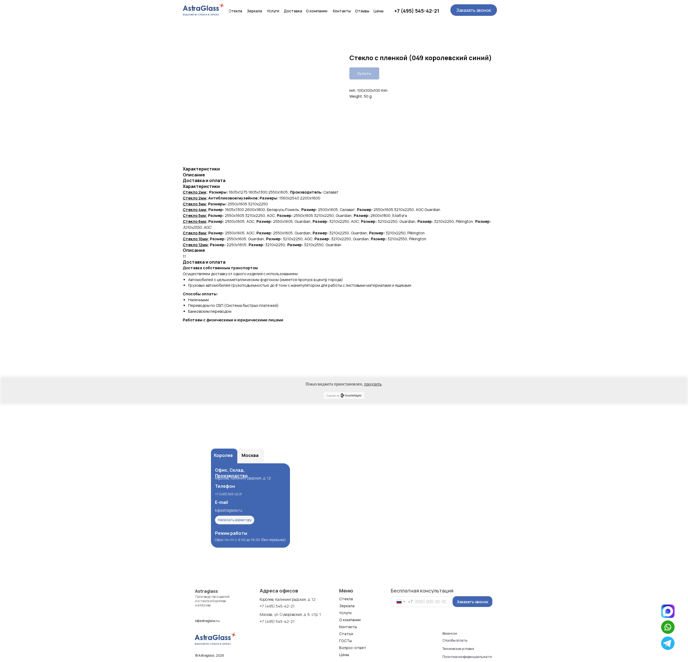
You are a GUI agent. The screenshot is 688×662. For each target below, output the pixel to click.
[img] (203, 9)
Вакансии (449, 633)
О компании (350, 619)
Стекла (346, 598)
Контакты (348, 626)
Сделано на (333, 395)
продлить (372, 384)
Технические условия (458, 648)
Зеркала (346, 605)
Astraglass (206, 591)
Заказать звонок (472, 601)
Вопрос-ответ (352, 647)
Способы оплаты (455, 640)
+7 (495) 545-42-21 (416, 11)
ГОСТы (345, 640)
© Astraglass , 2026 (209, 655)
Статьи (346, 633)
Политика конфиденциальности (467, 656)
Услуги (345, 612)
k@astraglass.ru (228, 510)
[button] (473, 10)
